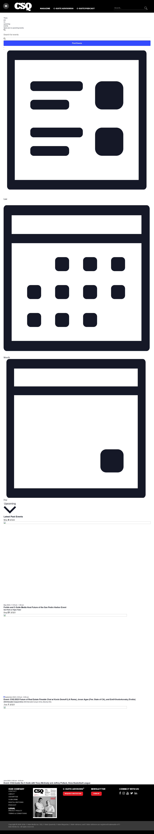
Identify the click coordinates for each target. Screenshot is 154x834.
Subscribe (13, 799)
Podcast (12, 805)
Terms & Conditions (17, 813)
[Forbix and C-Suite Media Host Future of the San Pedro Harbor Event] (77, 563)
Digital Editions (15, 802)
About (11, 793)
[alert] (4, 22)
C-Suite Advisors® (63, 8)
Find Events (77, 43)
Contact (12, 791)
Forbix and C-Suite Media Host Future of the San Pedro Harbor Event (35, 607)
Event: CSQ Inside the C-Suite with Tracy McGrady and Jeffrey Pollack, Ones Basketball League (47, 783)
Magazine (45, 8)
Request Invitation (73, 793)
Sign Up (96, 793)
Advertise (13, 796)
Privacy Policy (15, 810)
